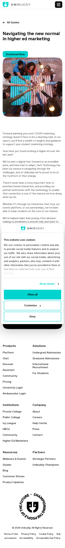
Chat (6, 358)
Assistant (8, 370)
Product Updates (13, 482)
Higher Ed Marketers (15, 440)
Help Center (39, 423)
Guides (7, 464)
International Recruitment (40, 366)
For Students (40, 373)
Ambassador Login (14, 393)
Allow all (33, 294)
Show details (47, 283)
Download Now (15, 54)
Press (35, 429)
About (36, 411)
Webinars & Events (14, 458)
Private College (12, 411)
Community (10, 375)
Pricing (7, 381)
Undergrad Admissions (46, 352)
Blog (5, 470)
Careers (37, 417)
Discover (8, 364)
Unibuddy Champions (45, 464)
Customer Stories (13, 476)
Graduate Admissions (45, 358)
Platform (8, 352)
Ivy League (9, 423)
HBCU (6, 429)
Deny (33, 316)
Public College (11, 417)
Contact (37, 434)
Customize (30, 305)
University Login (13, 387)
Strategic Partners (44, 458)
